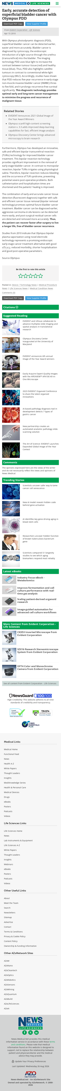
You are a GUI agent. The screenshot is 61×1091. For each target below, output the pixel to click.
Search (7, 907)
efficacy (6, 247)
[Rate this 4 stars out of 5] (35, 275)
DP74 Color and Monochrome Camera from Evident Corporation (37, 668)
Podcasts (8, 811)
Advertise (8, 922)
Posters (7, 806)
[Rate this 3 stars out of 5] (30, 275)
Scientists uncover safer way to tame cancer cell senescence (40, 487)
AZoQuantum (10, 994)
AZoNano (8, 965)
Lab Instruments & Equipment (18, 840)
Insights (7, 778)
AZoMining (9, 989)
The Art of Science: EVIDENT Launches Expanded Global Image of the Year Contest (41, 446)
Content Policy (10, 941)
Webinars (8, 864)
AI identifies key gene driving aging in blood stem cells (40, 520)
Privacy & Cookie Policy (14, 936)
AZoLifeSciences (11, 1003)
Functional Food (11, 754)
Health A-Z (9, 763)
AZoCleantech (10, 970)
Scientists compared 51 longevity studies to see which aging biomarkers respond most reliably (39, 555)
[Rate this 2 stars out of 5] (25, 275)
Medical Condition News (41, 288)
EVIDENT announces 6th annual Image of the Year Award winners (38, 357)
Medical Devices (11, 792)
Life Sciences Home (13, 831)
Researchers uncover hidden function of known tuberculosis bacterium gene (41, 539)
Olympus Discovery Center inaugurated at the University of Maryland (38, 341)
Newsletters (9, 912)
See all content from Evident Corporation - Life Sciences (30, 683)
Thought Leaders (12, 773)
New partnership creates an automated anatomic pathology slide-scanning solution (40, 429)
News (6, 759)
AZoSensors (9, 984)
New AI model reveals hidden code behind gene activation (39, 503)
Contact (7, 927)
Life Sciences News (19, 288)
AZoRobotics (10, 980)
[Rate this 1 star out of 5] (20, 275)
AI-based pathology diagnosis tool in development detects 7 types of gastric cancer (40, 411)
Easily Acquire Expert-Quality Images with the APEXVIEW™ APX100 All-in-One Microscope (40, 376)
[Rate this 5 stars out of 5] (40, 275)
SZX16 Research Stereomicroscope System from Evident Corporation (37, 651)
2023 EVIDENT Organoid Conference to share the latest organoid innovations (40, 394)
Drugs (7, 797)
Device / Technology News (24, 285)
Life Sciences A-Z (12, 845)
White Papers (10, 768)
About (7, 898)
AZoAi (6, 1008)
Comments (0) (8, 292)
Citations (9, 307)
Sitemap (8, 917)
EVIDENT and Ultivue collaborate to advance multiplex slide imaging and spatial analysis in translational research (40, 325)
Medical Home (11, 749)
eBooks (7, 801)
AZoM (6, 960)
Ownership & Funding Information (20, 946)
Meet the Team (11, 903)
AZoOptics (9, 975)
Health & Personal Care (15, 787)
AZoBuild (8, 999)
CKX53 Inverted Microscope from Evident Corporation (37, 633)
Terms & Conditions (13, 931)
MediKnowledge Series (15, 782)
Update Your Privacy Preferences (30, 1061)
